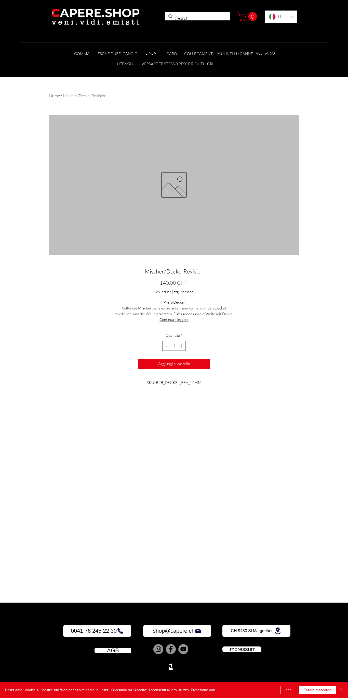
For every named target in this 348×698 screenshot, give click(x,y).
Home (54, 95)
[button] (248, 16)
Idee (288, 689)
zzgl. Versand (184, 292)
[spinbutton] (174, 346)
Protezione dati (203, 689)
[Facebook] (171, 649)
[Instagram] (158, 649)
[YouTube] (183, 649)
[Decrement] (166, 346)
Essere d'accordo (317, 689)
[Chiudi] (342, 690)
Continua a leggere (174, 319)
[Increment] (181, 346)
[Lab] (170, 666)
